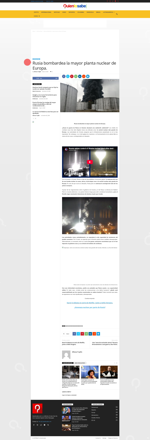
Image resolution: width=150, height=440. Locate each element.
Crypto (36, 12)
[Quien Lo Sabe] (75, 6)
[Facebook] (107, 1)
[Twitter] (118, 1)
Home (34, 31)
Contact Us (98, 438)
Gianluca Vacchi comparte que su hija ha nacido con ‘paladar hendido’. (45, 88)
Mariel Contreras (37, 91)
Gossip (93, 412)
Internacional (46, 12)
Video (64, 12)
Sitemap (104, 438)
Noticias (57, 12)
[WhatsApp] (76, 76)
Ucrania (80, 326)
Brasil (98, 12)
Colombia (80, 12)
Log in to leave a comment (69, 395)
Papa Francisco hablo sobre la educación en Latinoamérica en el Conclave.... (80, 426)
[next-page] (117, 363)
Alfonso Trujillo (37, 71)
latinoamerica (108, 12)
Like (56, 78)
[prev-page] (115, 363)
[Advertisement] (75, 24)
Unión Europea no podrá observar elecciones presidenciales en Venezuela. (79, 418)
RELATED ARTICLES (67, 363)
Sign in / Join (49, 1)
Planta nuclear (69, 326)
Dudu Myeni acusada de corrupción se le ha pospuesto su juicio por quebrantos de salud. (89, 382)
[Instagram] (110, 1)
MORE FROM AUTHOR (80, 363)
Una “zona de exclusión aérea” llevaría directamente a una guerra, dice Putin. (105, 343)
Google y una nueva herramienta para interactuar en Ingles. (45, 95)
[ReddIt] (84, 76)
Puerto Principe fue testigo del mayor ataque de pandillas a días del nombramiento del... (44, 104)
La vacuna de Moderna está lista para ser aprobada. (45, 112)
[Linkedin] (80, 76)
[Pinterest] (72, 76)
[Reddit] (113, 1)
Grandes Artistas (95, 417)
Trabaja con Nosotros (113, 438)
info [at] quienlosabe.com (45, 421)
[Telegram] (115, 1)
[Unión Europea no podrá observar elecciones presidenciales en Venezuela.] (66, 419)
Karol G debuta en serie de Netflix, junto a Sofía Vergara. (90, 303)
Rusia (76, 326)
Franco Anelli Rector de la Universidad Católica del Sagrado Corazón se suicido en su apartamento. (108, 382)
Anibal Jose (35, 98)
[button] (117, 14)
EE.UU (93, 420)
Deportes (72, 12)
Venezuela (90, 12)
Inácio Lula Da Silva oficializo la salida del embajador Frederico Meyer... (80, 409)
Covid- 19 (37, 16)
